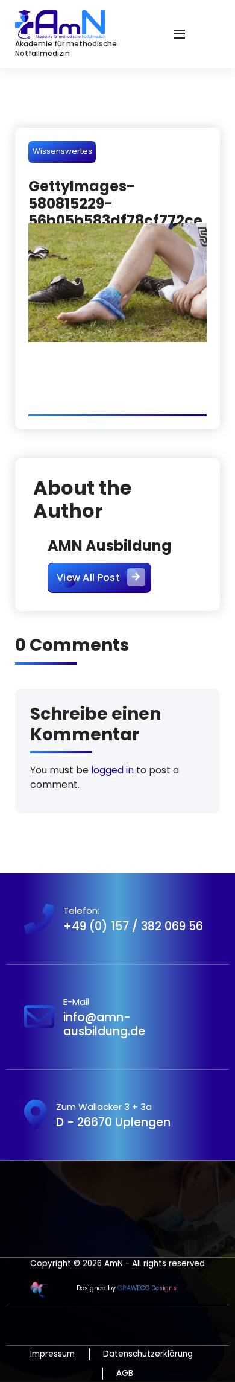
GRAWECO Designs (147, 1288)
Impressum (52, 1354)
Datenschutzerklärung (148, 1354)
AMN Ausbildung (110, 546)
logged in (112, 770)
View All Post (88, 578)
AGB (124, 1373)
